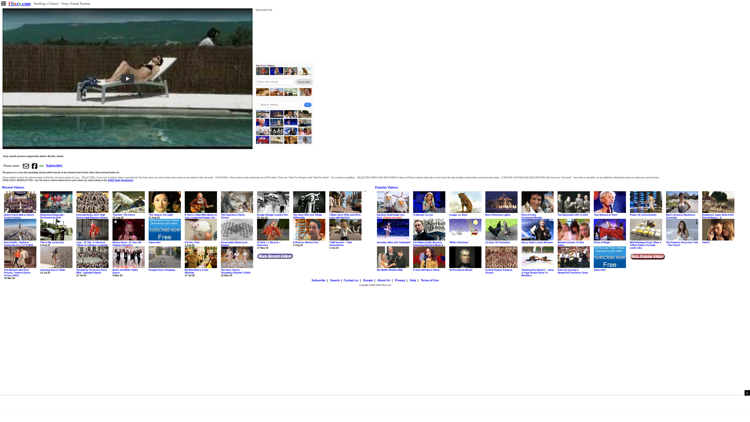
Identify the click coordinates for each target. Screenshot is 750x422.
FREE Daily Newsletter (120, 180)
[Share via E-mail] (25, 166)
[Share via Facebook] (35, 166)
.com (19, 3)
